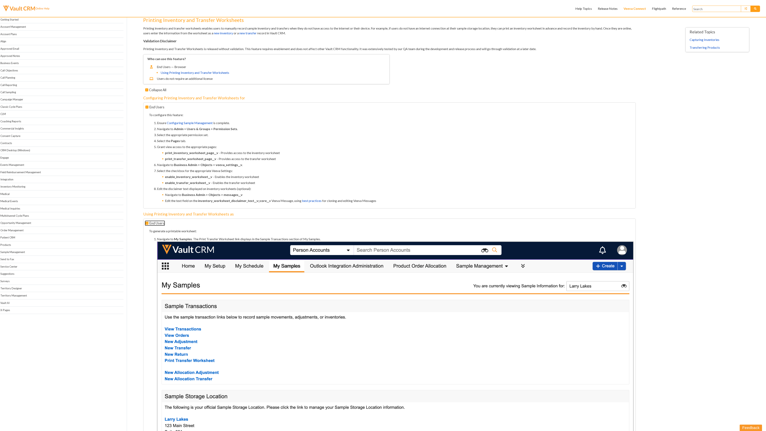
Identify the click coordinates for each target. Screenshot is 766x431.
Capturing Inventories (704, 40)
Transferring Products (705, 47)
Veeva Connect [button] (635, 8)
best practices (312, 201)
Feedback (751, 428)
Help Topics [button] (583, 8)
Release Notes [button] (608, 8)
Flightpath (659, 8)
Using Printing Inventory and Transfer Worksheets (195, 72)
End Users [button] (156, 107)
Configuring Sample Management (190, 123)
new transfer (248, 33)
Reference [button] (679, 8)
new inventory (223, 33)
